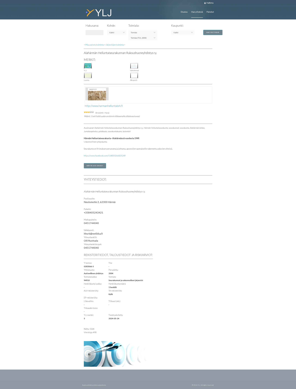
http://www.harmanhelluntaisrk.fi (104, 105)
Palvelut (210, 12)
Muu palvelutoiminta (94, 44)
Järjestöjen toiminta (115, 44)
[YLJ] (97, 12)
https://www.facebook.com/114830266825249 (105, 155)
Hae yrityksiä (197, 12)
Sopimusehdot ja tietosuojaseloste (94, 385)
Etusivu (184, 12)
